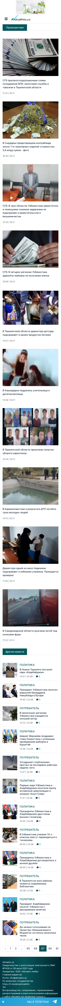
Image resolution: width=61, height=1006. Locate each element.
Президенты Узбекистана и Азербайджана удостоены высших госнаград (35, 814)
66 (35, 948)
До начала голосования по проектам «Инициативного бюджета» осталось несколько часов (38, 931)
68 (50, 948)
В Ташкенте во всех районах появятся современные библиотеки (36, 883)
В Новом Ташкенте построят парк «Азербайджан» (36, 671)
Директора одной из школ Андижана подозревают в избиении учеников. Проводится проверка (30, 572)
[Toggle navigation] (6, 19)
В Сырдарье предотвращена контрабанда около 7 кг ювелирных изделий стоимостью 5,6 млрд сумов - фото (28, 146)
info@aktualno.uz (18, 978)
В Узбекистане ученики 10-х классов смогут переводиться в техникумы (38, 837)
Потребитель (29, 708)
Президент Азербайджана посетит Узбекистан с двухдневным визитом (35, 906)
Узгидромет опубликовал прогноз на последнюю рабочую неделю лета (38, 765)
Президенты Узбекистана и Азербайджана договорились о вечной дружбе (38, 860)
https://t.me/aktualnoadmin (15, 984)
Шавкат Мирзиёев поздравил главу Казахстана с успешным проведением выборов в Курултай (37, 740)
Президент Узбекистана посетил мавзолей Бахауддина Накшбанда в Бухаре (39, 692)
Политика (27, 664)
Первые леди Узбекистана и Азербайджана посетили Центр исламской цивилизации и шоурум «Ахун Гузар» (38, 789)
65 (28, 948)
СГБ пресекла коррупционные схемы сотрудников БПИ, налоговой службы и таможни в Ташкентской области (26, 84)
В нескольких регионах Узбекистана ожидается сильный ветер (34, 715)
